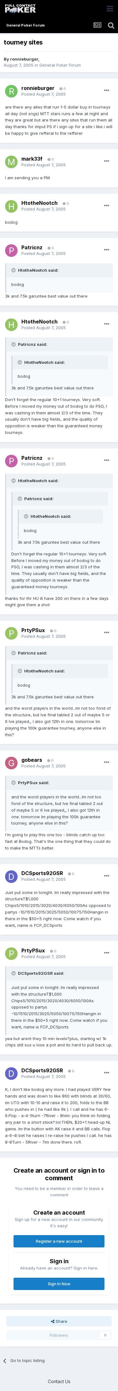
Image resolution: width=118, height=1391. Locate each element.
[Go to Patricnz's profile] (11, 250)
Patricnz (31, 247)
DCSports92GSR (42, 873)
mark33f (31, 159)
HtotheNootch (39, 203)
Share (60, 1321)
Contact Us (59, 1381)
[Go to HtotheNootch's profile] (11, 206)
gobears (31, 760)
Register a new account (59, 1241)
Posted (43, 94)
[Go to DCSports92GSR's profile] (11, 876)
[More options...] (106, 90)
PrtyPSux (33, 630)
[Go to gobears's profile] (11, 763)
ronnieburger (24, 59)
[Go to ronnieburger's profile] (11, 91)
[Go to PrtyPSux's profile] (11, 633)
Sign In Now (59, 1283)
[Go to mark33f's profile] (11, 162)
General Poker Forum (60, 65)
